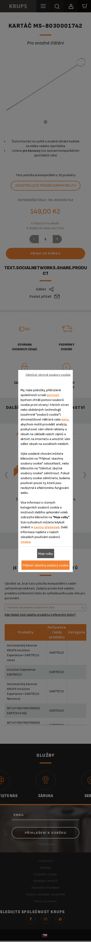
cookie (26, 542)
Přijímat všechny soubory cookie (45, 565)
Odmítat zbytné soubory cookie (48, 375)
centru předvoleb (47, 527)
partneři (53, 395)
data (65, 419)
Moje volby (45, 553)
